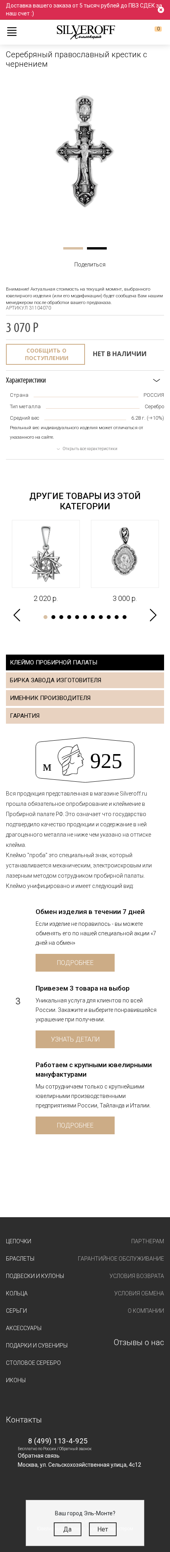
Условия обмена (139, 1293)
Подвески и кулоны (35, 1276)
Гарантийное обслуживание (121, 1258)
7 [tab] (93, 617)
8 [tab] (101, 617)
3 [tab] (61, 617)
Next (153, 615)
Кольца (17, 1293)
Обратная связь (39, 1456)
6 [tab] (85, 617)
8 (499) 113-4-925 (58, 1441)
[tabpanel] (85, 157)
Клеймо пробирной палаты (53, 662)
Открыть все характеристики (90, 449)
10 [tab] (117, 617)
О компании (146, 1311)
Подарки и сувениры (37, 1345)
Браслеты (20, 1258)
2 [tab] (97, 248)
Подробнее (75, 962)
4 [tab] (69, 617)
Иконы (16, 1380)
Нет (102, 1529)
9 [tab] (109, 617)
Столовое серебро (33, 1363)
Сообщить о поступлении (46, 354)
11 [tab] (125, 617)
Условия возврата (137, 1276)
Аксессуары (24, 1328)
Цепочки (18, 1241)
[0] (151, 32)
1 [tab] (73, 248)
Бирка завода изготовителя (55, 680)
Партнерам (147, 1241)
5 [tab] (77, 617)
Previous (17, 615)
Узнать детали (75, 1039)
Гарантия (25, 715)
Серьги (16, 1311)
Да (67, 1529)
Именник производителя (50, 698)
